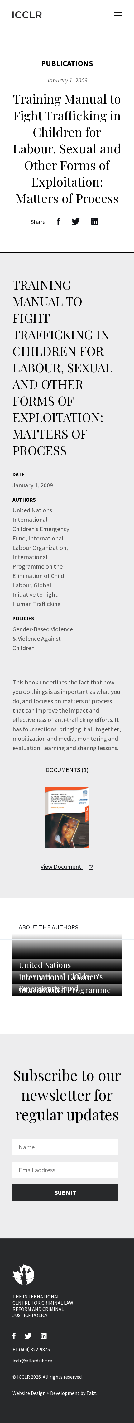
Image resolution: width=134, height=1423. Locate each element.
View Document (62, 866)
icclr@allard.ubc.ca (32, 1360)
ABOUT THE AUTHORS (48, 927)
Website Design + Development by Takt (54, 1393)
